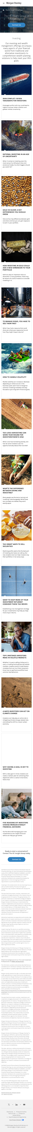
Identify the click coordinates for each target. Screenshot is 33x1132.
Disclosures (10, 1112)
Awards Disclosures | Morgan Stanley (10, 1092)
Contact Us (16, 25)
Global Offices (16, 1115)
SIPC (13, 1127)
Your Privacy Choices (15, 1120)
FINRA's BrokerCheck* (17, 961)
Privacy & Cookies (21, 1112)
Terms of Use (11, 1113)
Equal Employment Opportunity (17, 1117)
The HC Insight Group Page (14, 10)
